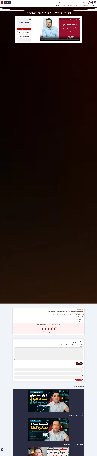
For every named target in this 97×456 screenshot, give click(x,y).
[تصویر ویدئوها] (48, 401)
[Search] (59, 2)
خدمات (64, 5)
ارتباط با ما (53, 5)
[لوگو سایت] (92, 2)
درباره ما (58, 5)
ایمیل (81, 371)
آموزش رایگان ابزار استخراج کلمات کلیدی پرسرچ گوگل (74, 444)
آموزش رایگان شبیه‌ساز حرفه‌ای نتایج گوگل (76, 415)
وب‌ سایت (81, 375)
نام (82, 367)
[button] (24, 29)
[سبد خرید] (2, 2)
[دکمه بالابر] (2, 449)
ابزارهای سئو (70, 5)
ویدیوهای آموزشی (92, 5)
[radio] (55, 329)
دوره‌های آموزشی (78, 5)
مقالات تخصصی (85, 5)
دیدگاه (81, 346)
